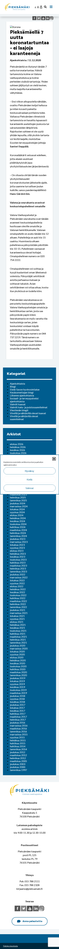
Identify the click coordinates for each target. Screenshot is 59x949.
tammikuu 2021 (18, 642)
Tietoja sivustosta (10, 946)
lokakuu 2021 (17, 615)
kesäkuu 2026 (17, 449)
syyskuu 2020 (17, 654)
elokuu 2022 (16, 586)
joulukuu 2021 (17, 609)
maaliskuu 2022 (18, 601)
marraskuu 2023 (19, 541)
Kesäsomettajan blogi (22, 392)
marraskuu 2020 (19, 648)
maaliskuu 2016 (18, 728)
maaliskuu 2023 (18, 565)
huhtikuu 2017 (17, 713)
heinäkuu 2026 (18, 446)
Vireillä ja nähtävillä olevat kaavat (28, 413)
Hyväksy (29, 471)
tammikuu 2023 (18, 571)
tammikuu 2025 (18, 500)
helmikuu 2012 (18, 758)
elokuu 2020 (16, 657)
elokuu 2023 (16, 550)
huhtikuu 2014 (17, 746)
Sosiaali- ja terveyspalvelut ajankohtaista (24, 400)
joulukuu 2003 (17, 764)
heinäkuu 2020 (18, 660)
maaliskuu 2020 (18, 672)
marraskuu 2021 (19, 612)
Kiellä (29, 479)
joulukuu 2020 (17, 645)
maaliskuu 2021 (18, 636)
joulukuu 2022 (17, 574)
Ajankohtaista (17, 383)
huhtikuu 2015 (17, 743)
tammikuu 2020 (18, 675)
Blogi (13, 386)
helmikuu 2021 (18, 639)
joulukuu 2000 (17, 766)
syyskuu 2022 (17, 583)
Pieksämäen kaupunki (16, 1)
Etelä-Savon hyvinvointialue (24, 389)
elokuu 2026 (16, 444)
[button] (54, 458)
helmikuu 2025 (18, 497)
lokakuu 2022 (17, 580)
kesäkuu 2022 (17, 592)
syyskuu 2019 (17, 684)
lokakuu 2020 (17, 651)
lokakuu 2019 (17, 681)
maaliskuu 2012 (18, 755)
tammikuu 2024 (18, 535)
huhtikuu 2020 (17, 669)
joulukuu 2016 (17, 722)
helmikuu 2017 (18, 719)
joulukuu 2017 (17, 704)
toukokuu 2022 (18, 595)
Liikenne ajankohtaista (22, 395)
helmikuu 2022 (18, 604)
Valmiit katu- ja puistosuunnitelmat (28, 407)
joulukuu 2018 (17, 695)
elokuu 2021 (16, 621)
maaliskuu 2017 (18, 716)
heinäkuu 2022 (18, 589)
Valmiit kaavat (17, 404)
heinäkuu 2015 (18, 740)
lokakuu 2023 (17, 544)
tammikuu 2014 (18, 749)
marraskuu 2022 (19, 577)
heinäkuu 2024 (18, 518)
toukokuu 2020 (18, 666)
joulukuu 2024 (17, 503)
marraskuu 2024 (19, 506)
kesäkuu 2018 (17, 701)
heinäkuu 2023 (18, 553)
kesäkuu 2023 (17, 556)
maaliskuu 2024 (18, 529)
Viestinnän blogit (19, 410)
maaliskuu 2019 (18, 692)
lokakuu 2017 (17, 707)
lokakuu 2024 (17, 509)
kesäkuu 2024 (17, 521)
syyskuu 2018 (17, 698)
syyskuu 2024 (17, 512)
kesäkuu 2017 (17, 710)
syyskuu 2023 (17, 547)
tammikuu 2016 (18, 731)
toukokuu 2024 (18, 524)
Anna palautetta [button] (32, 921)
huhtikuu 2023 (17, 562)
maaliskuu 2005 (18, 761)
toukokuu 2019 (18, 689)
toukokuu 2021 (18, 630)
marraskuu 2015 (19, 734)
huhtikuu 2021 (17, 633)
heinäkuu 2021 (18, 624)
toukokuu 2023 (18, 559)
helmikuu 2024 (18, 532)
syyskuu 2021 (17, 618)
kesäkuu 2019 (17, 686)
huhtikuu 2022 (17, 598)
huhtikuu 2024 (17, 526)
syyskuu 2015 (17, 737)
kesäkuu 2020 (17, 663)
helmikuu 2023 (18, 568)
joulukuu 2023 (17, 538)
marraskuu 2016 (19, 725)
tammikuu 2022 (18, 606)
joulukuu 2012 (17, 752)
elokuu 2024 (16, 515)
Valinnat (29, 488)
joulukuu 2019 (17, 678)
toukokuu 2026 (18, 452)
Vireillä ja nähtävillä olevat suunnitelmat (24, 418)
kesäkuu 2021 (17, 627)
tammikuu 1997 (18, 769)
